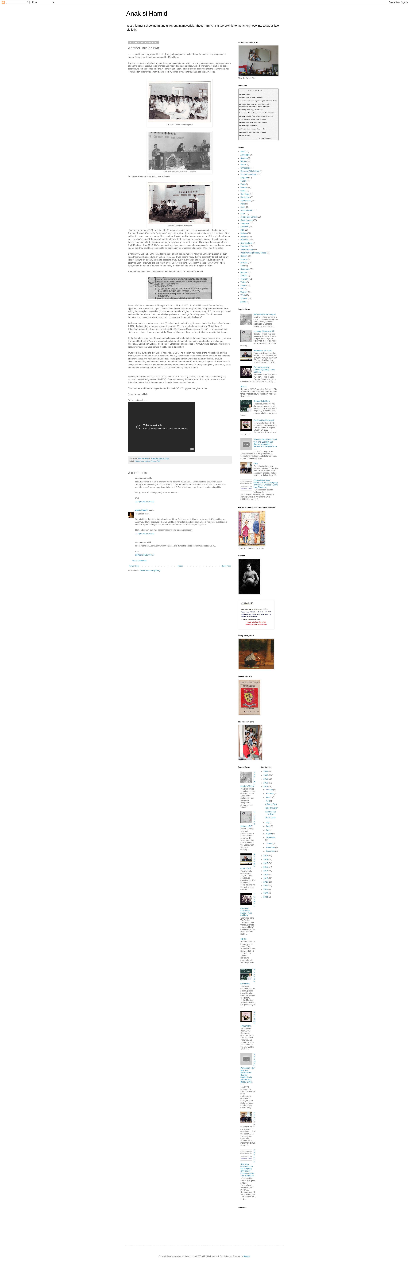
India (242, 204)
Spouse (243, 272)
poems (243, 302)
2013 (265, 856)
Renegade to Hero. (262, 401)
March (269, 797)
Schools (243, 262)
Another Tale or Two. (270, 813)
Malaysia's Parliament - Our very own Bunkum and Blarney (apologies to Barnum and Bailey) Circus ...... (265, 444)
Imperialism (245, 201)
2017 (265, 871)
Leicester (244, 227)
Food (242, 184)
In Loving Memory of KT (264, 331)
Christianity (245, 168)
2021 (265, 886)
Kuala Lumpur (246, 220)
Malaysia (244, 240)
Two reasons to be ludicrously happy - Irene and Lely (264, 369)
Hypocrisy (244, 197)
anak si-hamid (141, 510)
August (269, 834)
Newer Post (134, 566)
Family (243, 181)
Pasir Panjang (246, 249)
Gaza (242, 191)
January (269, 790)
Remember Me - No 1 (263, 350)
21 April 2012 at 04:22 (144, 502)
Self (158, 461)
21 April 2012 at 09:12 (144, 534)
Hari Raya (244, 194)
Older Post (226, 566)
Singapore (245, 269)
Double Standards (248, 174)
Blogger (246, 1256)
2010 (265, 779)
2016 (265, 867)
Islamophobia (246, 210)
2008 (265, 771)
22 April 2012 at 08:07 (144, 555)
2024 (265, 897)
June (268, 826)
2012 (265, 786)
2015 (265, 863)
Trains (243, 282)
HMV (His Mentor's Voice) (265, 314)
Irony (256, 463)
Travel (243, 285)
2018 (265, 874)
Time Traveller (271, 808)
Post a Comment (139, 560)
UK (241, 289)
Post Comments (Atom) (150, 571)
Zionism (243, 298)
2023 (265, 893)
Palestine (244, 246)
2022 (265, 889)
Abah (242, 152)
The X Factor (270, 818)
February (270, 793)
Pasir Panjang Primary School (253, 253)
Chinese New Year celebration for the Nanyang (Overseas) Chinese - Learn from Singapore (266, 483)
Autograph (245, 155)
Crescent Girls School (249, 171)
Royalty (243, 259)
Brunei (137, 461)
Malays (243, 236)
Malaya (243, 233)
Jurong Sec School (148, 461)
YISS (242, 295)
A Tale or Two (271, 804)
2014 (265, 859)
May (268, 822)
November (270, 847)
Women (243, 292)
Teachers (244, 279)
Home (180, 566)
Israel (242, 213)
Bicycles (244, 158)
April (268, 801)
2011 (265, 783)
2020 (265, 882)
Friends (243, 187)
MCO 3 (243, 386)
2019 (265, 878)
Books (243, 161)
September (270, 837)
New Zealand (246, 243)
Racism (243, 256)
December (270, 851)
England (244, 178)
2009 (265, 775)
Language (244, 223)
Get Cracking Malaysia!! (264, 420)
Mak (242, 230)
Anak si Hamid (146, 13)
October (269, 843)
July (268, 830)
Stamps (243, 276)
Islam (242, 207)
